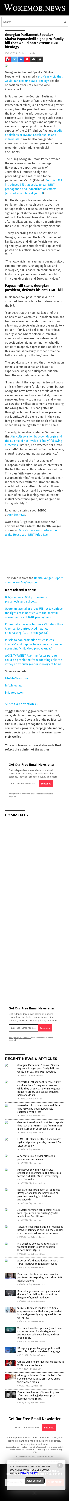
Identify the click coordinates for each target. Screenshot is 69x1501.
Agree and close (35, 1480)
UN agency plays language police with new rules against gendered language (39, 1350)
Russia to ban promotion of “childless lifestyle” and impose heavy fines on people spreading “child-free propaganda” (38, 1194)
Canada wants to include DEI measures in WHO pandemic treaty (40, 1363)
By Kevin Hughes (37, 1183)
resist (8, 732)
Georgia (30, 719)
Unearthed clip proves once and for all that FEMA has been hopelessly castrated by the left (39, 1108)
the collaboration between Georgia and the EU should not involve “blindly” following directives (33, 441)
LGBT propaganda (30, 724)
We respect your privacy (46, 1447)
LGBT (14, 724)
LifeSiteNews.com (16, 678)
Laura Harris (28, 53)
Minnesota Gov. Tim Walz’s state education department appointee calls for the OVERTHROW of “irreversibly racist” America (39, 1174)
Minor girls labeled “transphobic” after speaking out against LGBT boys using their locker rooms (39, 1378)
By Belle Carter (37, 1132)
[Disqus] (34, 864)
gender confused (48, 715)
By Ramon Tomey (37, 1355)
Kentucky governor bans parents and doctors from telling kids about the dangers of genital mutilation (38, 1294)
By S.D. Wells (36, 1099)
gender (30, 715)
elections (18, 715)
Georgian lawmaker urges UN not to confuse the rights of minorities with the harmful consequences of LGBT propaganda (34, 613)
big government (36, 711)
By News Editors (37, 1116)
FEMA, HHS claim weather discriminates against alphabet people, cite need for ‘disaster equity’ (39, 1142)
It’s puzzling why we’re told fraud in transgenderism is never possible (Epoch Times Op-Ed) (37, 1247)
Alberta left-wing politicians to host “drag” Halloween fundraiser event (37, 1262)
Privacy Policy (29, 1473)
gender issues (14, 719)
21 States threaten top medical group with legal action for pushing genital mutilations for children (38, 1213)
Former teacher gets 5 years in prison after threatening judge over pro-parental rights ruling (38, 1395)
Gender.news (16, 514)
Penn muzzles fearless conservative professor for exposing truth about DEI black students (39, 1277)
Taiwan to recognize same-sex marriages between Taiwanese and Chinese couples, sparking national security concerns (40, 1230)
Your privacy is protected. (20, 794)
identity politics (46, 719)
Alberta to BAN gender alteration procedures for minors (36, 1158)
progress (28, 728)
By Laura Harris (37, 1075)
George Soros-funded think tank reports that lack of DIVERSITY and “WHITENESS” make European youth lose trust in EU (40, 1125)
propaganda (43, 728)
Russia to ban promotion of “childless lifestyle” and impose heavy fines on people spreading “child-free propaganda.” (33, 644)
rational (58, 728)
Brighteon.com (29, 582)
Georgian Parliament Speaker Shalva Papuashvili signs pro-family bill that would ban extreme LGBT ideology (38, 1068)
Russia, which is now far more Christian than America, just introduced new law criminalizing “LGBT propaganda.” (34, 629)
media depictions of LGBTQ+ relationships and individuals (33, 135)
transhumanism (42, 732)
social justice (22, 732)
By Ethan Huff (36, 1386)
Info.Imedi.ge (13, 685)
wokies (16, 736)
